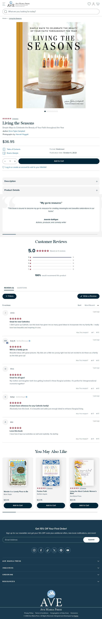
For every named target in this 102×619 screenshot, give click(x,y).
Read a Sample (12, 153)
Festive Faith (42, 491)
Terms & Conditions (41, 613)
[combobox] (51, 11)
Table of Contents (13, 149)
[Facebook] (41, 550)
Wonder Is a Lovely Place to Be (16, 492)
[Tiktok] (47, 550)
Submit (91, 540)
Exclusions (74, 613)
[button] (3, 4)
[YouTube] (68, 550)
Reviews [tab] (9, 288)
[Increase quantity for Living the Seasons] (15, 161)
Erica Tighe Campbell (17, 131)
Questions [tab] (22, 288)
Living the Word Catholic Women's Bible (83, 492)
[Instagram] (34, 550)
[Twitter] (54, 550)
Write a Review (91, 297)
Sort (79, 305)
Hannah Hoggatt (22, 134)
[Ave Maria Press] (22, 4)
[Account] (93, 4)
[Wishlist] (89, 4)
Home (4, 18)
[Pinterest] (61, 550)
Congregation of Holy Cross (59, 613)
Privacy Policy (28, 613)
